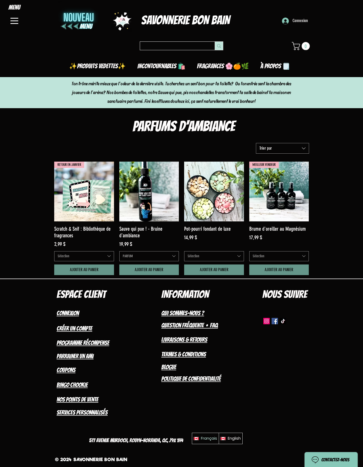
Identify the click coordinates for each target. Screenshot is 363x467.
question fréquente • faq (189, 325)
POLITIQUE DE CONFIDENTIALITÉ (191, 379)
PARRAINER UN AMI (75, 356)
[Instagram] (266, 321)
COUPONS (66, 370)
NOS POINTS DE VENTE (77, 399)
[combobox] (282, 148)
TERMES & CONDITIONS (183, 354)
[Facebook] (275, 321)
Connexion (68, 313)
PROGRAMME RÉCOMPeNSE (83, 343)
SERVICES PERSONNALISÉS (82, 412)
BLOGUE (168, 367)
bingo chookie (72, 385)
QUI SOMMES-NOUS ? (182, 313)
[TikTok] (283, 321)
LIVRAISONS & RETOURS (184, 339)
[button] (302, 46)
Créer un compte (74, 328)
